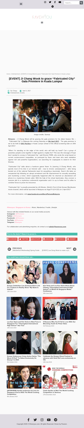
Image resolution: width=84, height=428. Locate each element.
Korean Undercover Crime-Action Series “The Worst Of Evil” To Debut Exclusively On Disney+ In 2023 (24, 358)
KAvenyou (18, 222)
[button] (21, 4)
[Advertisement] (42, 46)
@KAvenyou (20, 214)
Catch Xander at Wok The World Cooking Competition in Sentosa (58, 391)
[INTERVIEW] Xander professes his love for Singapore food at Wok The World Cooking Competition (23, 392)
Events (22, 93)
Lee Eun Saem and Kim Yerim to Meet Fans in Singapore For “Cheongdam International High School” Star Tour (24, 323)
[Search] (81, 2)
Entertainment (16, 74)
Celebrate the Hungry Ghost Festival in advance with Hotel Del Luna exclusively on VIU (59, 358)
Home (8, 74)
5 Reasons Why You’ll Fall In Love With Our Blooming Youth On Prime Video (59, 323)
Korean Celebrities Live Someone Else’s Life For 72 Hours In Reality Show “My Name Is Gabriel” (23, 287)
